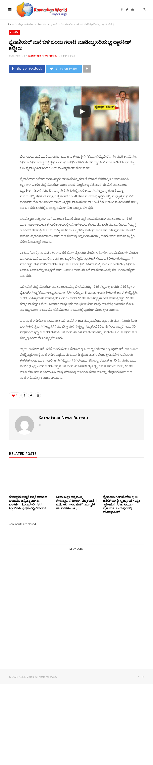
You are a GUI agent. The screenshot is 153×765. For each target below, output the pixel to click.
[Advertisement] (76, 604)
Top (142, 676)
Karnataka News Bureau (43, 55)
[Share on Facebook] (7, 96)
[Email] (7, 116)
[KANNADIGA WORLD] (41, 9)
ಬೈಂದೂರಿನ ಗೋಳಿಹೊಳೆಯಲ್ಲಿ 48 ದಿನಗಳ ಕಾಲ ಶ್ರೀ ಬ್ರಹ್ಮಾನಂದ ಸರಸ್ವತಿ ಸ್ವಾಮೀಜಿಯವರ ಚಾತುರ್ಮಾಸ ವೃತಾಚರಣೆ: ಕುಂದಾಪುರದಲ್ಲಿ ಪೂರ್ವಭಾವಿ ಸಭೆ (121, 504)
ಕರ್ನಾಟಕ (14, 32)
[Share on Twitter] (7, 106)
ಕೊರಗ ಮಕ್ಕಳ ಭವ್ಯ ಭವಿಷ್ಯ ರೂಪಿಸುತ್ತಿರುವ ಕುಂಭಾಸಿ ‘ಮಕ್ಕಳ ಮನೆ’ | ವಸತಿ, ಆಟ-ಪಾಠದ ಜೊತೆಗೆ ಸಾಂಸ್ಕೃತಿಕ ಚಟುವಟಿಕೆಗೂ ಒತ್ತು (76, 502)
